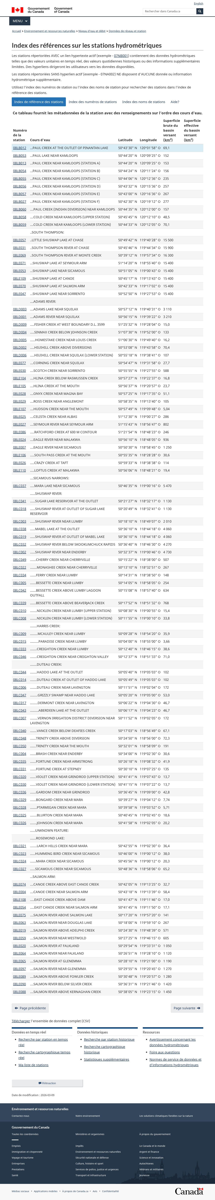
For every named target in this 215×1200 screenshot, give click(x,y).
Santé (15, 1175)
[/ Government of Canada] (42, 10)
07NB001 (121, 55)
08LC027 (19, 869)
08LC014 (19, 679)
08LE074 (19, 884)
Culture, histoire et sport (89, 1163)
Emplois (16, 1145)
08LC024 (19, 861)
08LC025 (19, 815)
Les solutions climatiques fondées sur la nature (166, 1115)
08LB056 (19, 186)
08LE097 (19, 968)
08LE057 (19, 240)
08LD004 (20, 332)
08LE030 (19, 370)
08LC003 (19, 521)
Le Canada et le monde (152, 1145)
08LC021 (19, 846)
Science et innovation (151, 1157)
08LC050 (19, 746)
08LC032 (19, 544)
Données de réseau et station (127, 31)
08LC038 (19, 529)
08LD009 (20, 324)
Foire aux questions (164, 1052)
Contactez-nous (20, 1115)
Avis (95, 1191)
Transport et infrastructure (91, 1175)
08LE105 (19, 386)
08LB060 (19, 209)
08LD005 (20, 340)
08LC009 (19, 633)
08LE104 (19, 378)
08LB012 (19, 148)
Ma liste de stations (33, 1065)
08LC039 (19, 603)
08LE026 (19, 462)
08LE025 (19, 416)
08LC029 (19, 799)
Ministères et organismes (90, 1134)
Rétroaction (51, 1084)
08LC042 (19, 590)
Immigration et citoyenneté (27, 1151)
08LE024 (19, 439)
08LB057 (19, 194)
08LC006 (19, 687)
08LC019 (19, 536)
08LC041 (19, 501)
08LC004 (19, 753)
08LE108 (19, 899)
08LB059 (19, 224)
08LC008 (19, 618)
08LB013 (19, 163)
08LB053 (19, 155)
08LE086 (19, 432)
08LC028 (19, 807)
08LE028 (19, 393)
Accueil (16, 31)
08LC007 (19, 718)
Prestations (18, 1169)
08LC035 (19, 761)
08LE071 (19, 263)
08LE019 (19, 930)
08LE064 (19, 953)
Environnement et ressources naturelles (49, 31)
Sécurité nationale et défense (92, 1157)
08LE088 (19, 991)
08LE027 (19, 424)
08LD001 (20, 316)
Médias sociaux (20, 1191)
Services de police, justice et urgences (97, 1169)
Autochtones (146, 1163)
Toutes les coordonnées (25, 1134)
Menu (21, 21)
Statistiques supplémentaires (106, 1059)
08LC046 (19, 656)
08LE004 (19, 892)
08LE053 (19, 270)
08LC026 (19, 823)
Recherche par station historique (109, 1039)
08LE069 (19, 255)
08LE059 (19, 938)
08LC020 (19, 776)
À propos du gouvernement (154, 1134)
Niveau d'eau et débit (91, 31)
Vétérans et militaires (151, 1169)
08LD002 (20, 347)
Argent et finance (149, 1151)
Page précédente (33, 1008)
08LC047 (19, 695)
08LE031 (19, 247)
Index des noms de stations (143, 102)
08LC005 (19, 583)
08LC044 (19, 672)
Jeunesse (144, 1175)
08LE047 (19, 293)
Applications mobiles (45, 1191)
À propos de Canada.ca (75, 1191)
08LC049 (19, 559)
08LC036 (19, 792)
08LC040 (19, 730)
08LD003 (20, 309)
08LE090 (19, 984)
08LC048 (19, 738)
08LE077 (19, 363)
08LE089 (19, 976)
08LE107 (19, 409)
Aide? (175, 102)
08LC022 (19, 567)
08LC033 (19, 649)
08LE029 (19, 401)
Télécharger (21, 1021)
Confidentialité (110, 1191)
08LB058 (19, 217)
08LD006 (20, 355)
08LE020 (19, 945)
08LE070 (19, 286)
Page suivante (184, 1008)
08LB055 (19, 178)
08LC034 (19, 575)
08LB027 (19, 201)
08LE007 (19, 447)
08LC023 (19, 853)
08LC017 (19, 703)
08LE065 (19, 961)
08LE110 (19, 470)
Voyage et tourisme (22, 1157)
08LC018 (19, 508)
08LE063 (19, 922)
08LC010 (19, 610)
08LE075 (19, 915)
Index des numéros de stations (93, 102)
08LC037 (19, 485)
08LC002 (19, 552)
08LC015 (19, 641)
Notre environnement (88, 1115)
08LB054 (19, 171)
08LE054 (19, 907)
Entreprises (18, 1163)
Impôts (79, 1145)
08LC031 (19, 769)
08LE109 (19, 278)
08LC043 (19, 710)
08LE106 (19, 455)
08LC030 (19, 784)
